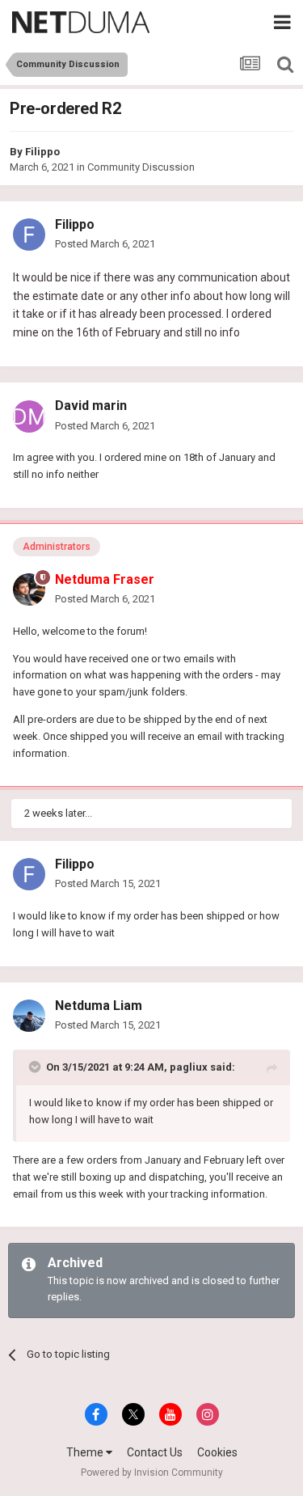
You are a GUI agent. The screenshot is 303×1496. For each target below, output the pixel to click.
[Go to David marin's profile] (29, 416)
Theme (86, 1452)
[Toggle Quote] (36, 1066)
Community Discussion (141, 167)
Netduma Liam (98, 1005)
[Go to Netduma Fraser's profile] (29, 589)
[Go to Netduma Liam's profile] (29, 1015)
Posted (105, 244)
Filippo (42, 152)
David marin (91, 405)
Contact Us (155, 1452)
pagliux (189, 1067)
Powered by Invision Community (152, 1472)
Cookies (217, 1452)
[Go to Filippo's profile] (29, 234)
